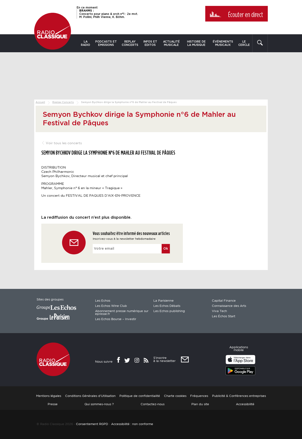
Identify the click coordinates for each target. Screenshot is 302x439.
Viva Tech (219, 311)
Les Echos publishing (169, 311)
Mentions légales (48, 396)
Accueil (40, 102)
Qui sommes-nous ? (99, 404)
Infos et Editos (150, 43)
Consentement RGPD (92, 424)
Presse (53, 404)
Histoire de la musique (196, 43)
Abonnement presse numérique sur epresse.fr (121, 312)
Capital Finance (224, 301)
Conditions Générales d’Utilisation (90, 396)
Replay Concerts (130, 43)
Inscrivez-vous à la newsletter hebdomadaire (124, 239)
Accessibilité (245, 404)
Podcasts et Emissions (106, 43)
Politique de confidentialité (139, 396)
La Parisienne (163, 301)
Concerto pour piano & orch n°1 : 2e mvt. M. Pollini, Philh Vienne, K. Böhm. (108, 13)
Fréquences (199, 396)
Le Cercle (244, 43)
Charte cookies (175, 396)
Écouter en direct (245, 14)
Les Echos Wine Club (111, 306)
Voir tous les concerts (63, 143)
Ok (165, 248)
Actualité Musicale (171, 43)
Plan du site (200, 404)
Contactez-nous (152, 404)
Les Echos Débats (166, 306)
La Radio (85, 43)
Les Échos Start (223, 316)
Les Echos (102, 301)
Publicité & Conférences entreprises (239, 396)
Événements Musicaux (223, 43)
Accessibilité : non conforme (132, 424)
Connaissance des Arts (229, 306)
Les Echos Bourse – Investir (115, 319)
